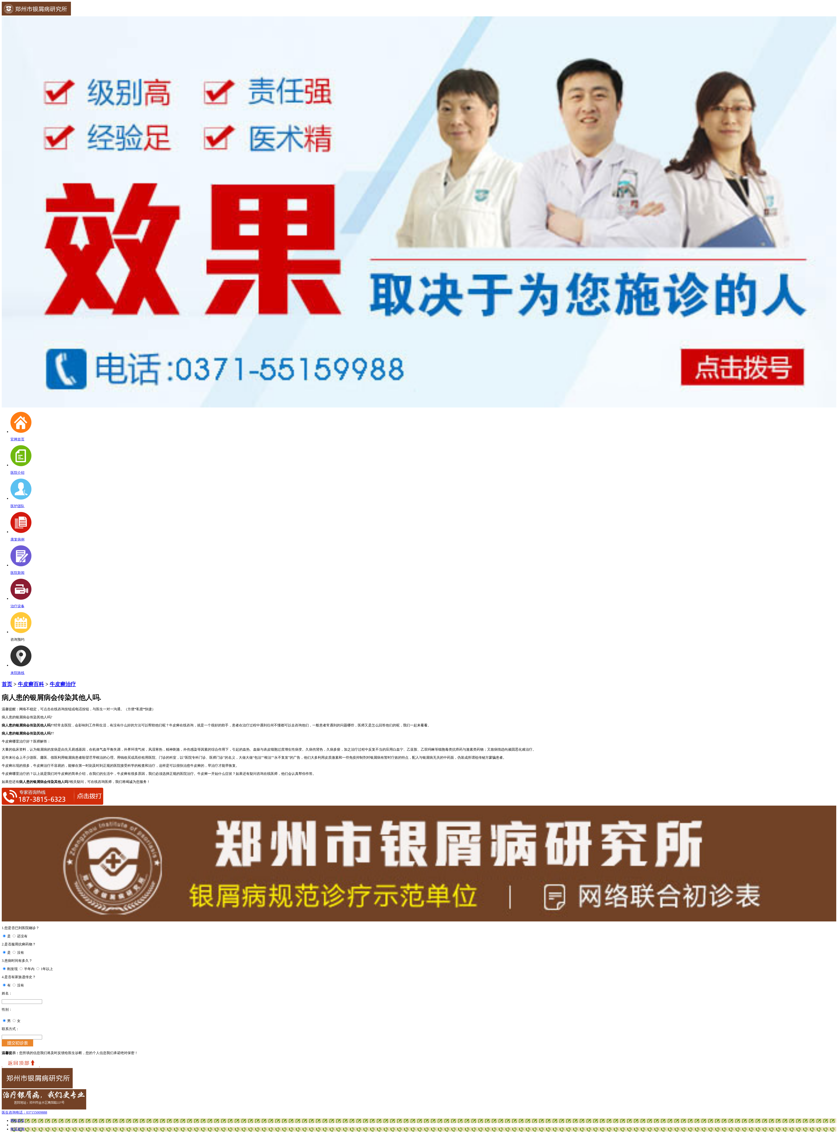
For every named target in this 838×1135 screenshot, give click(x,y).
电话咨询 (17, 1129)
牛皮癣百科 (31, 684)
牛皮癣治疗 (63, 684)
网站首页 (17, 1120)
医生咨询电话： (24, 1112)
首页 (7, 684)
